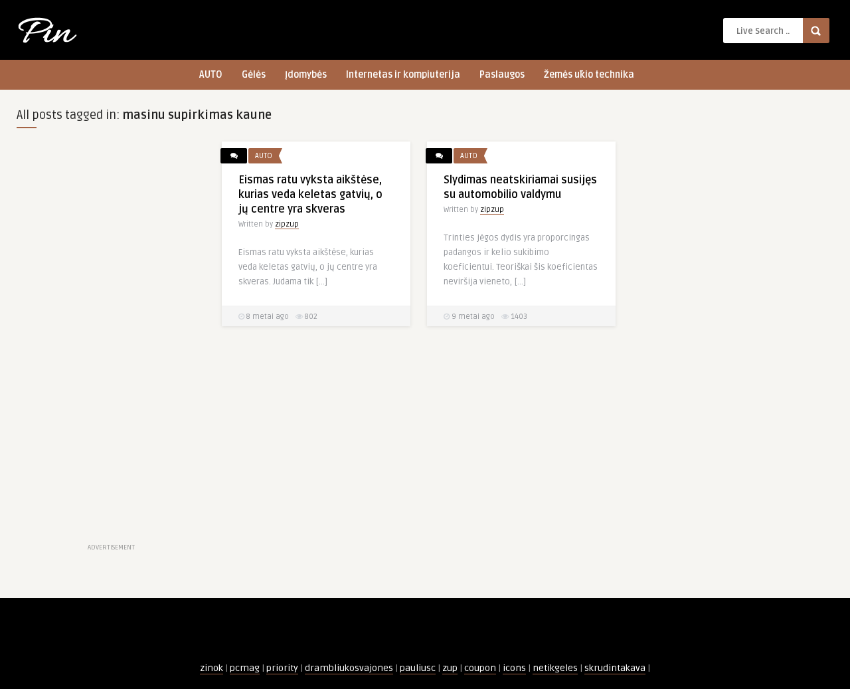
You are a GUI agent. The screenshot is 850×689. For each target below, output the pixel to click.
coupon (480, 668)
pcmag (245, 668)
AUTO (210, 74)
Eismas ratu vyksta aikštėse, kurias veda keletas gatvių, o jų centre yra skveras (310, 194)
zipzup (287, 224)
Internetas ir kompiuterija (403, 74)
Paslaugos (502, 74)
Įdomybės (306, 74)
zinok (211, 668)
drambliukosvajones (349, 668)
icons (514, 668)
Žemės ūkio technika (589, 74)
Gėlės (254, 74)
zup (450, 668)
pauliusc (418, 668)
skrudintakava (614, 668)
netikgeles (555, 668)
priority (282, 668)
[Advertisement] (111, 341)
